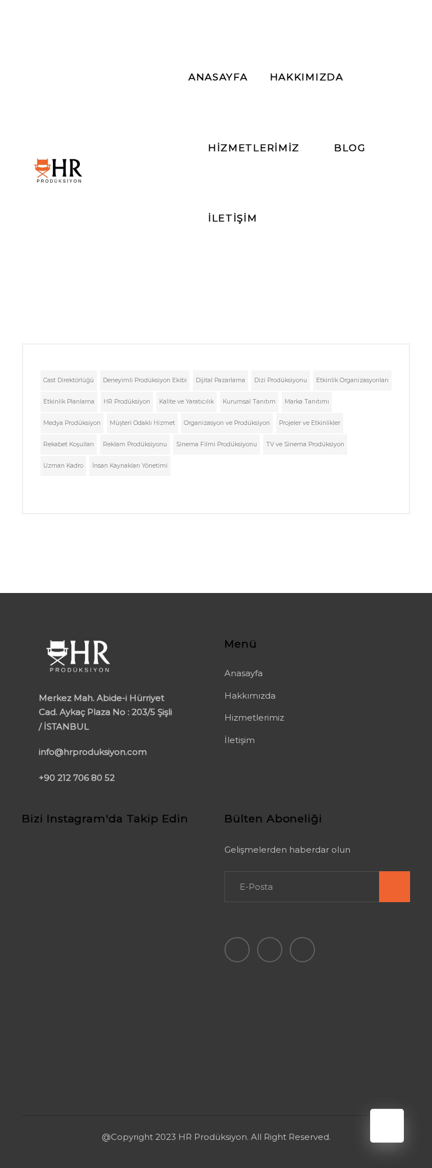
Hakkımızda (250, 695)
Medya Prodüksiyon (72, 423)
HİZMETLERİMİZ (254, 147)
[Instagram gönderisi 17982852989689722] (112, 965)
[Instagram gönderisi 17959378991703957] (112, 859)
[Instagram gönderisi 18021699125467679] (51, 965)
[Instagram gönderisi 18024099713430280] (173, 859)
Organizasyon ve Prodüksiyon (227, 423)
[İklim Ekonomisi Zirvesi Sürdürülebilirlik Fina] (51, 1000)
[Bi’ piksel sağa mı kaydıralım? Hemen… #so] (112, 1035)
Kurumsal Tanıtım (249, 401)
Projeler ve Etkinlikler (309, 423)
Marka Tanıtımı (307, 401)
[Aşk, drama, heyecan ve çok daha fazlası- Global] (112, 894)
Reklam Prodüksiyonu (135, 444)
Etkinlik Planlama (68, 401)
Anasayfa (243, 673)
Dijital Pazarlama (220, 380)
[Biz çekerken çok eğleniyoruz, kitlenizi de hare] (51, 1070)
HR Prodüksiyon (127, 401)
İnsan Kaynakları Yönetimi (130, 465)
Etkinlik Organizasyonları (352, 380)
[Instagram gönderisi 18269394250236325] (173, 929)
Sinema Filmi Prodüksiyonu (216, 444)
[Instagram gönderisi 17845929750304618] (51, 894)
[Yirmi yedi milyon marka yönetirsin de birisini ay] (51, 1035)
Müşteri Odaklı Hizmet (142, 423)
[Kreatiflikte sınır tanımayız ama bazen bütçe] (173, 1035)
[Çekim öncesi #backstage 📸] (173, 965)
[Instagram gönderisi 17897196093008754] (112, 929)
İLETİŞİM (233, 218)
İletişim (239, 740)
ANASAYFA (218, 77)
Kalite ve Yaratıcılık (186, 401)
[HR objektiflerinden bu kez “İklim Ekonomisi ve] (173, 894)
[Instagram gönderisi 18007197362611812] (51, 929)
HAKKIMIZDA (307, 77)
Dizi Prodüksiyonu (280, 380)
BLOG (350, 147)
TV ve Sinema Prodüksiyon (305, 444)
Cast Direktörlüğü (68, 380)
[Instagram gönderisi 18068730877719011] (51, 859)
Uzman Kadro (63, 465)
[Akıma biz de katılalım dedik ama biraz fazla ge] (112, 1070)
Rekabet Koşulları (68, 444)
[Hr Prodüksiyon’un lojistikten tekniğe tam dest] (112, 1000)
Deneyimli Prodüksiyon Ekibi (145, 380)
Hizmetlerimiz (254, 717)
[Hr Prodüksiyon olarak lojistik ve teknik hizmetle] (173, 1000)
